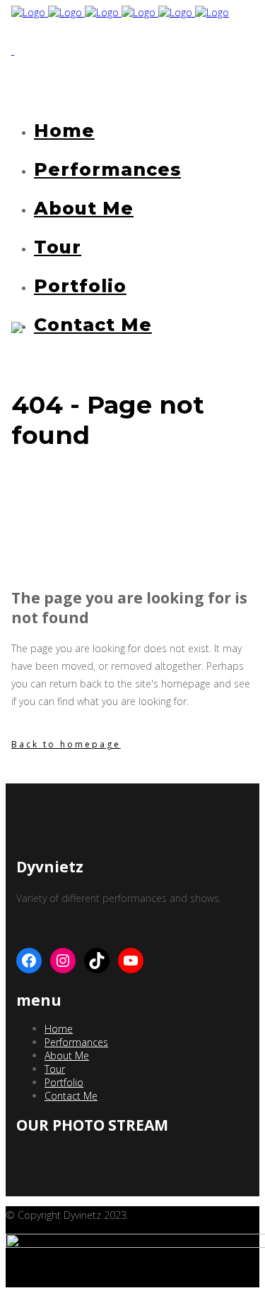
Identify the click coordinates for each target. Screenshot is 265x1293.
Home (59, 1028)
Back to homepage (66, 744)
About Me (67, 1055)
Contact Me (71, 1095)
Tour (55, 1069)
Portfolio (64, 1082)
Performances (76, 1042)
